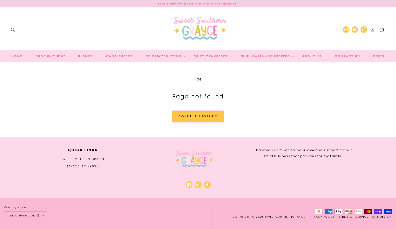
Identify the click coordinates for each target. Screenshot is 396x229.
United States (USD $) (23, 215)
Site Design (382, 216)
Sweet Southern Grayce (83, 159)
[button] (12, 29)
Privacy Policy (322, 216)
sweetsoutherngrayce (285, 216)
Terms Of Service (353, 216)
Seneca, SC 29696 (83, 166)
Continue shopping (198, 116)
